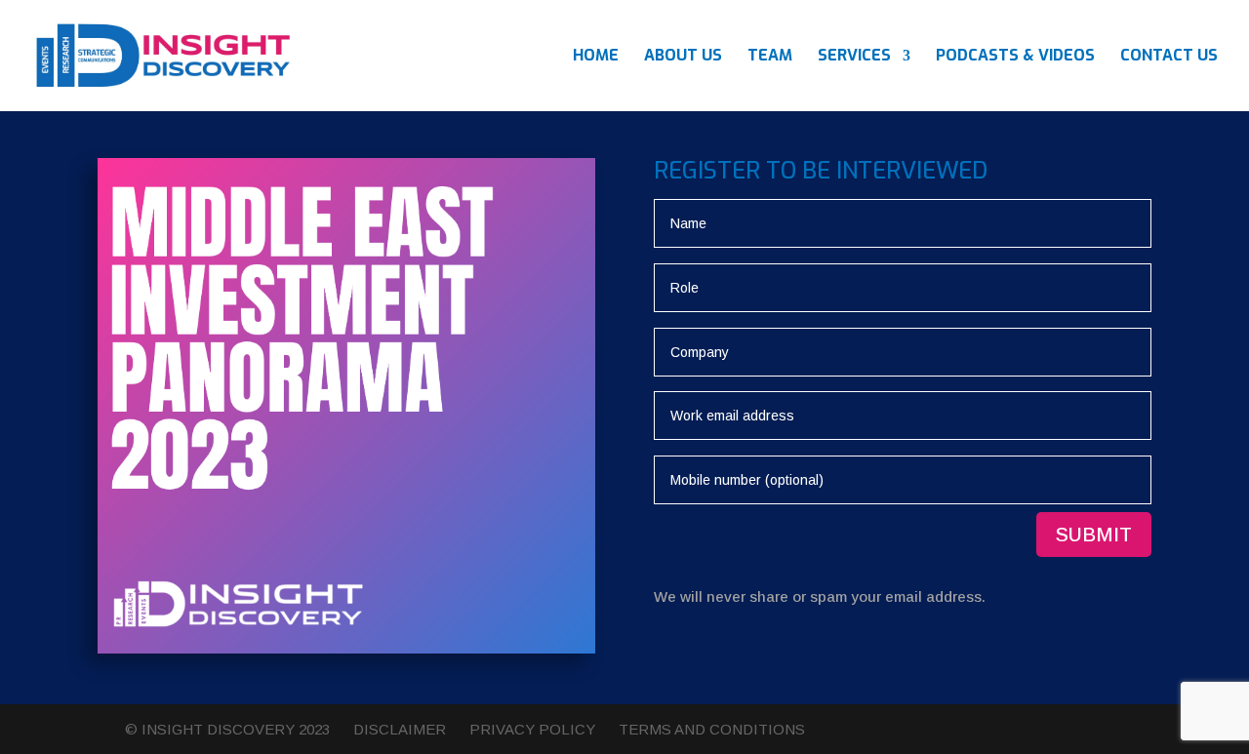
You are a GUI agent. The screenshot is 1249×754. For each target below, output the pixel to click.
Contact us (1169, 57)
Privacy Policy (532, 729)
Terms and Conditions (712, 729)
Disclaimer (399, 729)
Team (769, 57)
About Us (683, 57)
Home (596, 57)
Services (854, 57)
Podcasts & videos (1015, 57)
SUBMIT (1094, 534)
